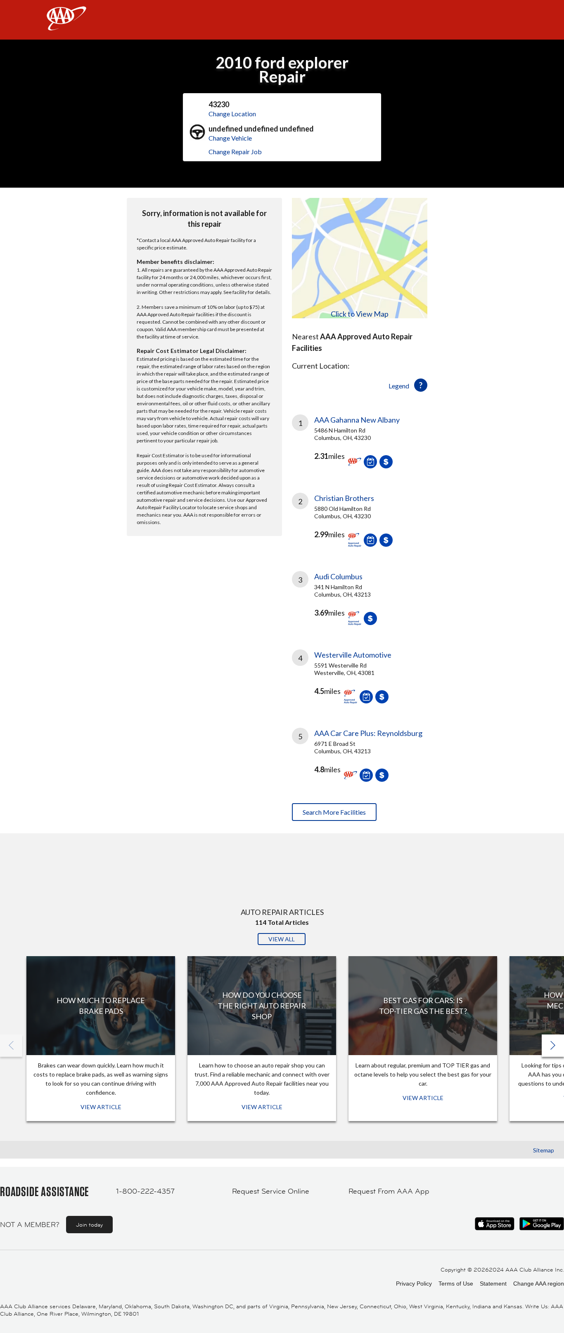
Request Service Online (270, 1191)
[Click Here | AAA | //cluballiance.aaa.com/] (66, 25)
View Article (101, 1106)
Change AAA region (538, 1283)
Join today (89, 1224)
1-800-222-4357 (145, 1191)
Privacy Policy (414, 1283)
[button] (553, 1045)
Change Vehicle (230, 138)
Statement (493, 1283)
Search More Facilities (334, 812)
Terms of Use (455, 1283)
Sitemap (543, 1150)
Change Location (232, 114)
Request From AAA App (388, 1191)
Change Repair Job (235, 151)
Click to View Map (360, 313)
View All (281, 939)
